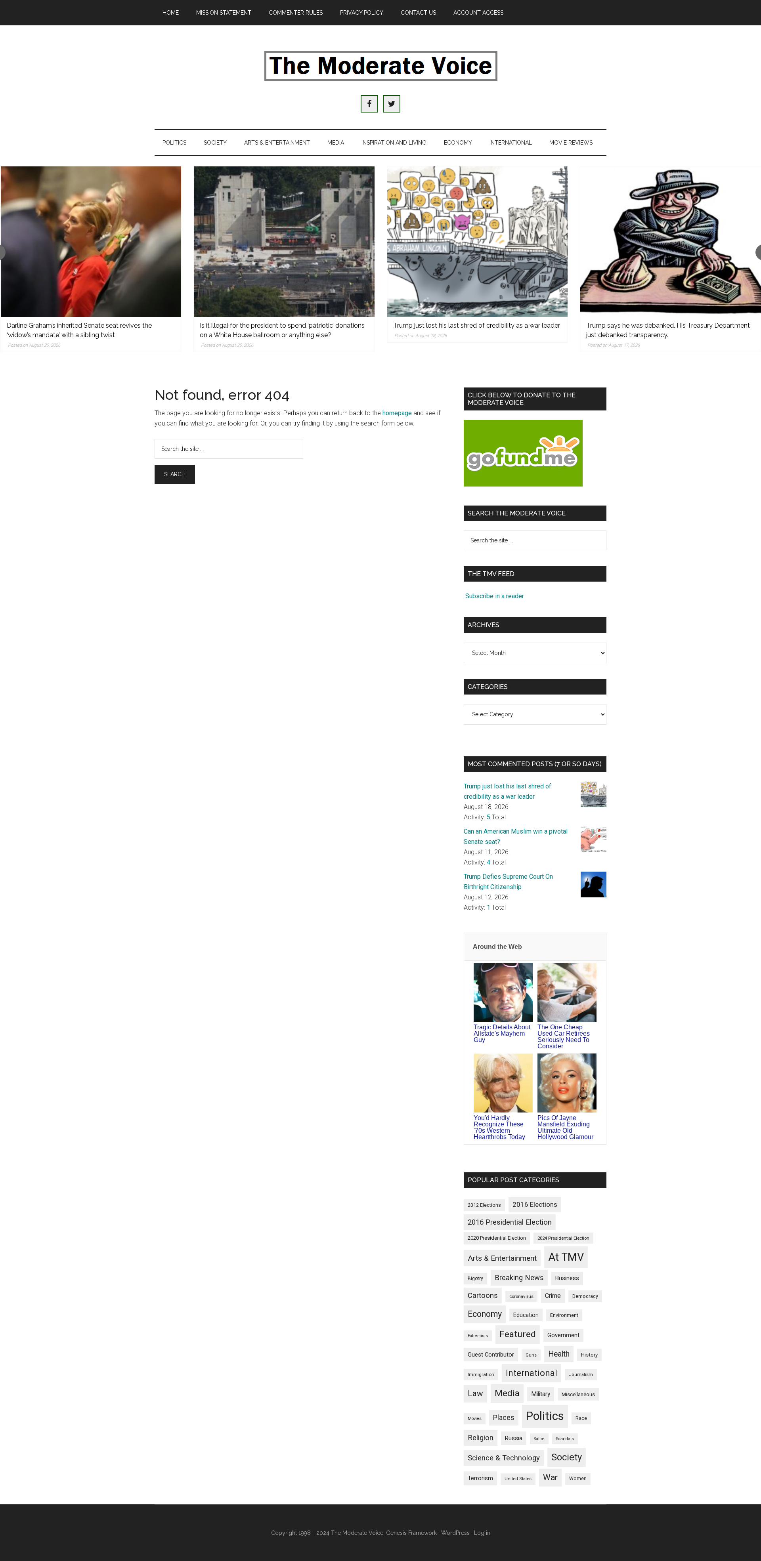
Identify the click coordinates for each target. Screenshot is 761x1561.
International (531, 1373)
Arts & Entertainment (502, 1258)
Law (475, 1393)
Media (507, 1393)
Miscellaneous (578, 1394)
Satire (539, 1438)
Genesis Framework (411, 1533)
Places (503, 1417)
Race (581, 1418)
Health (559, 1354)
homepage (397, 413)
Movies (475, 1418)
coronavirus (521, 1296)
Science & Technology (504, 1458)
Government (563, 1335)
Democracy (585, 1296)
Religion (480, 1437)
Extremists (478, 1335)
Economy (485, 1314)
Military (540, 1394)
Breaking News (519, 1277)
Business (567, 1278)
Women (578, 1478)
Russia (513, 1438)
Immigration (481, 1374)
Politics (545, 1416)
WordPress (455, 1533)
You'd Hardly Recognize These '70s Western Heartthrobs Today (499, 1127)
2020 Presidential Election (497, 1238)
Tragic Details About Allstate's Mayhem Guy (502, 1033)
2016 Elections (534, 1204)
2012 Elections (484, 1205)
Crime (553, 1296)
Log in (482, 1533)
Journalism (581, 1374)
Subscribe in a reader (494, 596)
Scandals (565, 1438)
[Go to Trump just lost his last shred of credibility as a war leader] (477, 241)
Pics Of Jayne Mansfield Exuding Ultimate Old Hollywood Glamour (565, 1127)
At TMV (566, 1257)
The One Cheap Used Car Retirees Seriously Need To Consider (563, 1037)
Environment (564, 1315)
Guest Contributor (491, 1354)
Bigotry (475, 1278)
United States (518, 1478)
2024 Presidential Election (563, 1238)
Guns (531, 1355)
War (550, 1477)
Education (526, 1315)
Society (566, 1457)
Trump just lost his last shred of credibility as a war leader (476, 325)
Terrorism (480, 1478)
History (589, 1355)
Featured (517, 1334)
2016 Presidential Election (510, 1222)
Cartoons (483, 1295)
